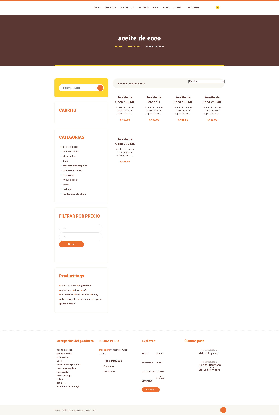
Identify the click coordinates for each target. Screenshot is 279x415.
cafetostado (82, 294)
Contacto (150, 390)
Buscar (100, 88)
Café (65, 161)
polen (66, 184)
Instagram (109, 371)
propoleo (97, 299)
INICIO (145, 353)
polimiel (67, 189)
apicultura (65, 290)
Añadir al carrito (127, 111)
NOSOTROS (146, 362)
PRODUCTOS (146, 372)
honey (95, 294)
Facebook (109, 366)
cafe (84, 290)
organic (72, 299)
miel (62, 299)
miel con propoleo (72, 170)
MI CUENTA (160, 377)
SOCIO (159, 353)
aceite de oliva (71, 151)
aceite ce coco (68, 285)
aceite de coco (70, 147)
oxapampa (84, 299)
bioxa (76, 290)
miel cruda (68, 175)
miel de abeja (70, 180)
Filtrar (71, 244)
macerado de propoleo (75, 166)
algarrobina (69, 156)
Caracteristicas (125, 101)
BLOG (159, 362)
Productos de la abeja (74, 194)
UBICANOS (146, 381)
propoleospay (67, 304)
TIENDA (160, 372)
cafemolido (66, 294)
